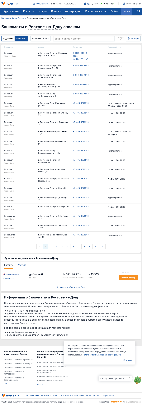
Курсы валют (11, 11)
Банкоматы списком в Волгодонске (13, 373)
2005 (75, 56)
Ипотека (56, 11)
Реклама (34, 395)
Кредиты (28, 11)
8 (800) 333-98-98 (81, 66)
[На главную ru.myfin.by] (10, 395)
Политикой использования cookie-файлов (102, 354)
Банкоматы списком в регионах (18, 360)
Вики (55, 395)
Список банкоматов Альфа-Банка (52, 377)
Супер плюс (8, 278)
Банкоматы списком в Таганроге (18, 364)
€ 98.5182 (108, 4)
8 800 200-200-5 (80, 53)
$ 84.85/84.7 (56, 4)
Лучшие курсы (42, 4)
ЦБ (88, 4)
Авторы (97, 395)
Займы (115, 11)
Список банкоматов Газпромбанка (46, 371)
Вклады (42, 11)
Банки (126, 11)
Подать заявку (128, 277)
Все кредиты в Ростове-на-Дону (71, 287)
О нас (25, 395)
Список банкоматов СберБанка (51, 362)
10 (96, 246)
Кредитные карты (95, 11)
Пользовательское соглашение (75, 395)
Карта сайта (108, 395)
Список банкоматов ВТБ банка (51, 366)
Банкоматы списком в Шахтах (17, 368)
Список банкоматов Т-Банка (50, 381)
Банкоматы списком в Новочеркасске (13, 379)
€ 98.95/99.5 (70, 4)
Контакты (46, 395)
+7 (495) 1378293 (81, 103)
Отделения (8, 38)
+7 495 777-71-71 (80, 59)
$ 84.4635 (96, 4)
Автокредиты (73, 11)
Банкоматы (21, 38)
